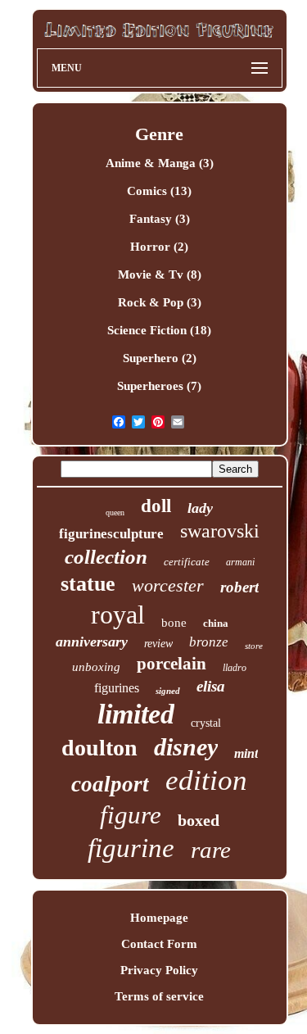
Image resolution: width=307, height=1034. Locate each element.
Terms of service (159, 996)
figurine (131, 848)
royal (118, 614)
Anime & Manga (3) (160, 163)
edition (206, 780)
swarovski (220, 531)
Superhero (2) (159, 358)
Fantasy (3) (159, 218)
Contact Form (159, 943)
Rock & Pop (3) (159, 302)
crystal (206, 723)
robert (239, 587)
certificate (187, 562)
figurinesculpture (111, 534)
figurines (116, 688)
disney (186, 746)
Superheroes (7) (159, 385)
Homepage (159, 917)
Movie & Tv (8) (159, 274)
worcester (168, 585)
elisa (210, 686)
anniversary (92, 641)
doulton (99, 747)
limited (135, 714)
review (158, 643)
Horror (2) (159, 246)
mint (246, 753)
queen (115, 512)
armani (240, 562)
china (215, 623)
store (254, 646)
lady (200, 508)
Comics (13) (159, 190)
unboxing (96, 666)
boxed (198, 820)
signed (168, 691)
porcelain (171, 663)
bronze (208, 642)
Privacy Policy (159, 970)
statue (88, 584)
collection (106, 557)
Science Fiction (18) (159, 330)
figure (130, 814)
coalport (110, 784)
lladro (234, 667)
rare (211, 850)
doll (156, 506)
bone (174, 622)
